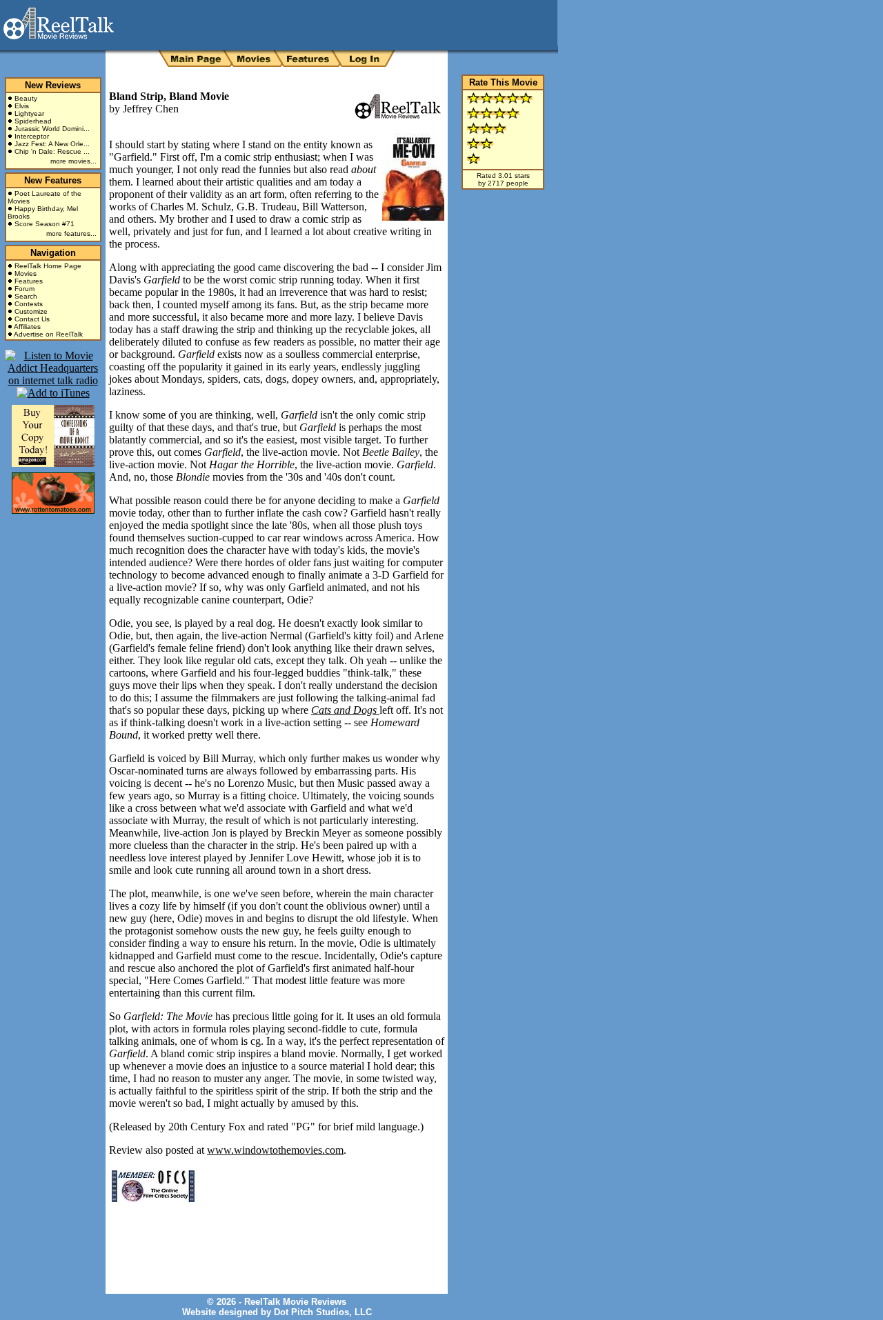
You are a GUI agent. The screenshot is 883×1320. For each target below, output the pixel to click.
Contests (28, 304)
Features (28, 281)
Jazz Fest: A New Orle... (52, 144)
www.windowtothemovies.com (275, 1150)
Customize (31, 311)
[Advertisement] (270, 1238)
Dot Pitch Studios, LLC (323, 1312)
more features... (71, 233)
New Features (52, 180)
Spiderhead (33, 121)
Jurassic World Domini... (52, 128)
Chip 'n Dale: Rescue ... (52, 151)
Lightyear (29, 113)
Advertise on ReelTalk (48, 334)
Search (25, 296)
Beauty (25, 98)
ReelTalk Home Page (47, 266)
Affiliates (27, 326)
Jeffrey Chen (151, 108)
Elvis (21, 106)
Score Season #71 (44, 224)
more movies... (73, 161)
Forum (24, 288)
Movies (25, 273)
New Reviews (53, 85)
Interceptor (31, 136)
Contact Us (32, 319)
